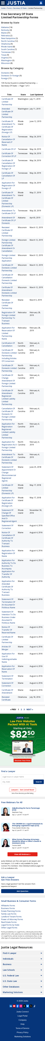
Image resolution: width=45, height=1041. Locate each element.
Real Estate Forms (9, 922)
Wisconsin (5, 63)
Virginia (4, 57)
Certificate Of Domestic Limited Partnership (9, 268)
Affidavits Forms (8, 905)
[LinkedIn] (10, 1006)
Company (23, 1020)
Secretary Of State (20, 8)
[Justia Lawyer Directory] (34, 1006)
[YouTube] (14, 1006)
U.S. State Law (10, 981)
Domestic (5, 73)
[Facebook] (17, 1006)
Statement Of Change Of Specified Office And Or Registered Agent (9, 515)
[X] (31, 1006)
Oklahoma (5, 44)
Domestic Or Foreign (10, 75)
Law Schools (9, 970)
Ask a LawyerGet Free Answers (10, 878)
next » (30, 709)
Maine (4, 33)
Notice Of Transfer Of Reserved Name (8, 630)
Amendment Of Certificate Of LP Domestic (9, 220)
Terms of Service (22, 1028)
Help (22, 1024)
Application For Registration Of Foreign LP (8, 185)
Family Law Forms (8, 914)
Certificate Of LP (9, 149)
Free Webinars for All (11, 802)
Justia (3, 8)
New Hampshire (8, 38)
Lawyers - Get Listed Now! (22, 790)
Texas (3, 55)
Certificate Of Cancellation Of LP (8, 176)
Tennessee (6, 52)
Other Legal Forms (9, 927)
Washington (6, 60)
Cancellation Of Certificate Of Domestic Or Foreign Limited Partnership (8, 414)
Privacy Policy (22, 1032)
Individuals (8, 958)
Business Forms (8, 908)
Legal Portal (22, 1016)
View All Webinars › (22, 854)
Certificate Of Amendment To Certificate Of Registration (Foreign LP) (8, 127)
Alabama (5, 27)
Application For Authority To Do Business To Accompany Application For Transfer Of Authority (9, 568)
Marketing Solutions (13, 992)
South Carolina (7, 49)
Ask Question (22, 891)
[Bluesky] (27, 1006)
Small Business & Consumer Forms (18, 901)
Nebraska (5, 35)
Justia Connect (22, 1012)
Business (7, 964)
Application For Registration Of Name (8, 553)
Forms (9, 8)
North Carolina (7, 41)
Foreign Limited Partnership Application (8, 258)
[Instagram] (21, 1006)
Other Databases (11, 986)
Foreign (4, 78)
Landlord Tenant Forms (11, 916)
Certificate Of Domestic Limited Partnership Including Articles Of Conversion (9, 355)
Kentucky (5, 30)
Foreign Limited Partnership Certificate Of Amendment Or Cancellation (8, 245)
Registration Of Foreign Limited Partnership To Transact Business (8, 318)
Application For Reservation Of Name (8, 669)
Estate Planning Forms (11, 911)
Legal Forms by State (10, 925)
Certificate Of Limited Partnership (7, 102)
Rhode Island (6, 46)
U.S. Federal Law (11, 975)
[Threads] (24, 1006)
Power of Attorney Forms (12, 919)
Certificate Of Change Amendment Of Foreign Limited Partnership (8, 380)
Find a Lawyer (8, 771)
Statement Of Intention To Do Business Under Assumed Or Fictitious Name (9, 617)
